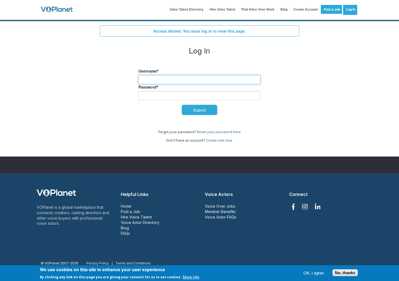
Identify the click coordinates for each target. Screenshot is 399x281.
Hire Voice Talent (222, 9)
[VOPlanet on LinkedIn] (317, 207)
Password (147, 87)
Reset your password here (219, 131)
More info (191, 276)
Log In (350, 9)
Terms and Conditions (133, 263)
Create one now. (219, 140)
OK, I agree (313, 273)
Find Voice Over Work (257, 9)
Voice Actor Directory (140, 222)
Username (147, 71)
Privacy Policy (98, 263)
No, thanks (345, 272)
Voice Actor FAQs (220, 217)
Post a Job (332, 9)
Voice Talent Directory (187, 9)
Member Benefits (220, 211)
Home (126, 206)
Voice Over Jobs (220, 206)
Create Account (305, 9)
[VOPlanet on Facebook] (293, 207)
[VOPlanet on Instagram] (305, 207)
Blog (283, 9)
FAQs (125, 233)
